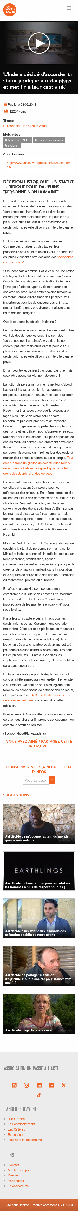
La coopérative (18, 1185)
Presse (13, 1175)
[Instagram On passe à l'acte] (27, 1085)
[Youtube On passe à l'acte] (14, 1085)
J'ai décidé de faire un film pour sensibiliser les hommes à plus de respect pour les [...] (37, 885)
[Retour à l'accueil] (9, 9)
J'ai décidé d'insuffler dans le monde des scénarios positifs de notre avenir (35, 933)
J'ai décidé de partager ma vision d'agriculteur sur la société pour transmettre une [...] (38, 979)
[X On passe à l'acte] (63, 1085)
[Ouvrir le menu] (69, 8)
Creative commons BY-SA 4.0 (51, 1204)
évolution (13, 145)
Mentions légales (20, 1170)
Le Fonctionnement (21, 1124)
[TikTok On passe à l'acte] (39, 1094)
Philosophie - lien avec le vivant (25, 125)
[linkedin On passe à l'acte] (39, 1085)
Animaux (13, 140)
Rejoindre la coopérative (25, 1139)
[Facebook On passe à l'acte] (51, 1085)
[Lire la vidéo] (39, 43)
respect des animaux (50, 140)
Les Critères (16, 1129)
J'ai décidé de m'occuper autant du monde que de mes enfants (36, 838)
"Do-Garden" (17, 1118)
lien (28, 140)
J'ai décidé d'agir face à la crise (28, 1030)
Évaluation (15, 1134)
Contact (13, 1164)
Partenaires (16, 1180)
